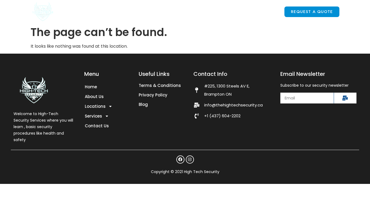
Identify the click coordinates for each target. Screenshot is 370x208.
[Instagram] (190, 159)
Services (215, 11)
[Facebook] (180, 159)
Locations (170, 11)
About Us (133, 11)
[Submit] (345, 98)
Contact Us (261, 11)
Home (101, 11)
